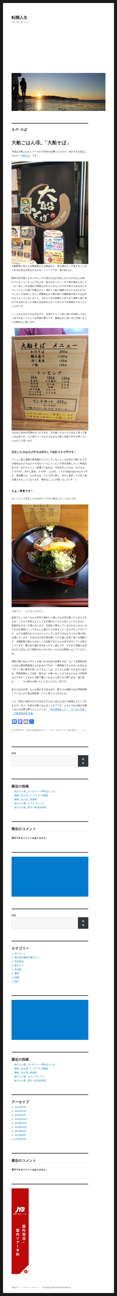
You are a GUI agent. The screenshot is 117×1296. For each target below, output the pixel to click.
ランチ (63, 730)
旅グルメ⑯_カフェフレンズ (29, 803)
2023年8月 (20, 1135)
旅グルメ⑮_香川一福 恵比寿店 (30, 807)
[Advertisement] (59, 50)
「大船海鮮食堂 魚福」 (23, 713)
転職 (16, 977)
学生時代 (19, 961)
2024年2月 (20, 1111)
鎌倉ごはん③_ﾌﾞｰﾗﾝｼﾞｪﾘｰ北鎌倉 (31, 795)
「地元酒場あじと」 (58, 709)
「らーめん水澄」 (78, 709)
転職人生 (20, 17)
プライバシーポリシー (31, 1287)
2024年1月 (20, 1115)
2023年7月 (20, 1139)
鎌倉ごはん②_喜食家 (25, 799)
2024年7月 (20, 1107)
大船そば (25, 155)
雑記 (16, 981)
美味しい (75, 730)
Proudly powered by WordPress (57, 1287)
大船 (68, 730)
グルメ (52, 730)
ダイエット (20, 953)
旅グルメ (19, 965)
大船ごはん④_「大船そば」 (41, 142)
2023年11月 (20, 1123)
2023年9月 (20, 1131)
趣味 (16, 973)
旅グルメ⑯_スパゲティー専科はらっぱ (34, 791)
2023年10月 (20, 1127)
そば (57, 730)
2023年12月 (20, 1119)
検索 (14, 753)
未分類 (17, 969)
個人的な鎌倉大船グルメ (36, 730)
